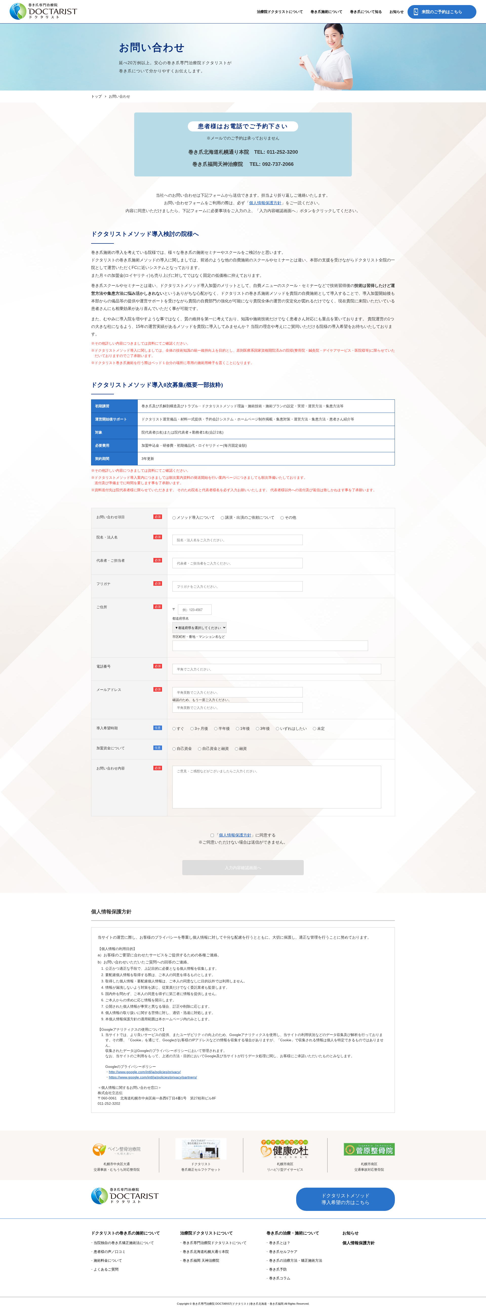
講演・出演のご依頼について (249, 517)
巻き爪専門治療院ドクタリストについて (215, 1243)
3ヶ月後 (201, 728)
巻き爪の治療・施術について (293, 1233)
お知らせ (397, 12)
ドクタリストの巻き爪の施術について (125, 1233)
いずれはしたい (293, 728)
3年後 (265, 728)
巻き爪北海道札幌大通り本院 (206, 1252)
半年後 (224, 728)
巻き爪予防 (278, 1269)
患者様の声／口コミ (110, 1252)
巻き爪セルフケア (283, 1252)
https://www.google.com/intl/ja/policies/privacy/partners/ (153, 1077)
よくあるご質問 (106, 1269)
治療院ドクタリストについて (206, 1233)
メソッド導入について (196, 517)
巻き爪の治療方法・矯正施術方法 (295, 1260)
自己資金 (184, 748)
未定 (321, 728)
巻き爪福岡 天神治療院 (201, 1260)
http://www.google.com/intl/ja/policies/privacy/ (145, 1072)
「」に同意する (245, 835)
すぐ (180, 728)
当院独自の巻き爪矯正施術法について (124, 1243)
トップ (96, 96)
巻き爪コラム (279, 1278)
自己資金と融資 (215, 748)
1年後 (245, 728)
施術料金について (108, 1260)
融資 (243, 748)
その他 (290, 517)
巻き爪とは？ (279, 1243)
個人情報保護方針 (265, 203)
